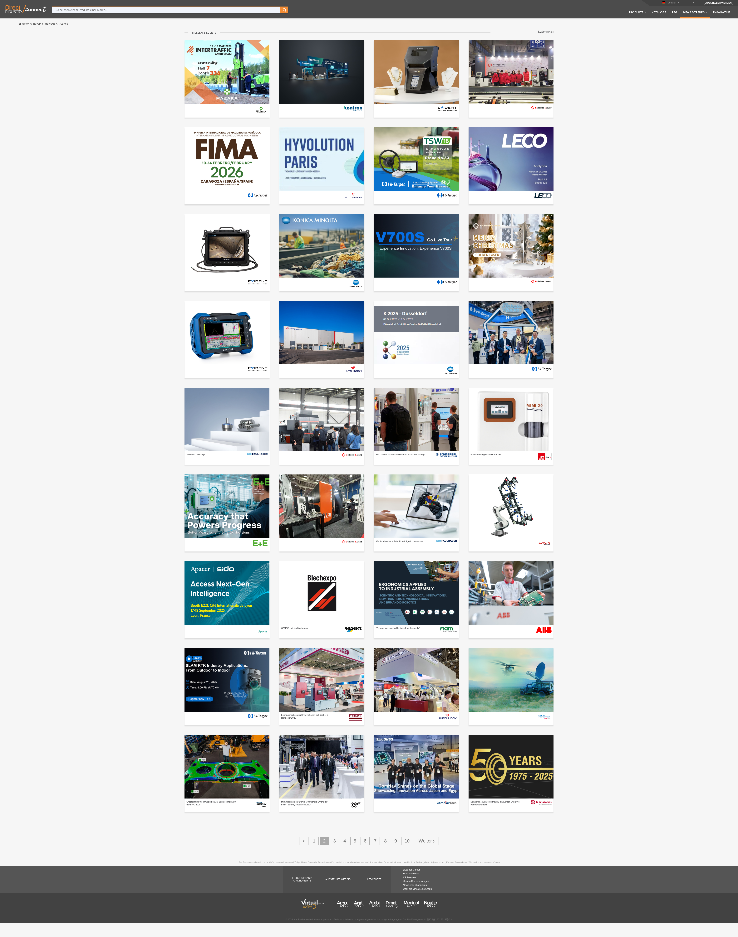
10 (407, 840)
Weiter (426, 841)
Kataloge (659, 12)
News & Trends (694, 12)
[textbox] (166, 10)
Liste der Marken (412, 869)
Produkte (636, 12)
